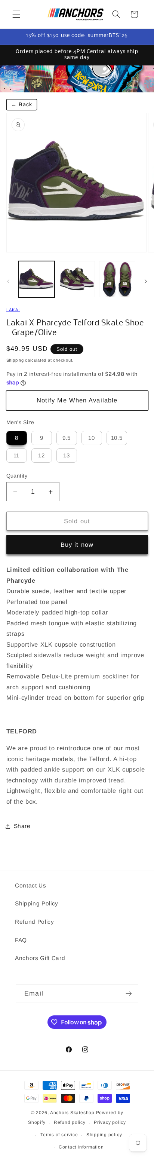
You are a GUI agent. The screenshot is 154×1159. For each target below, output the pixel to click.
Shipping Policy (36, 903)
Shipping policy (104, 1134)
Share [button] (22, 826)
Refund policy (70, 1122)
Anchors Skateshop (72, 1112)
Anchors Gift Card (40, 958)
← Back (22, 104)
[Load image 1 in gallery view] (37, 279)
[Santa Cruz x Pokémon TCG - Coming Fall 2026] (77, 78)
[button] (16, 14)
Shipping (15, 360)
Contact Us (30, 885)
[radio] (16, 438)
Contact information (81, 1147)
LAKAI (13, 309)
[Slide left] (8, 281)
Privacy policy (110, 1122)
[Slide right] (146, 281)
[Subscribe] (129, 993)
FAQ (21, 940)
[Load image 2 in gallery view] (77, 279)
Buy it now (77, 544)
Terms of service (59, 1134)
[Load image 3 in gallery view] (117, 279)
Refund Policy (34, 922)
